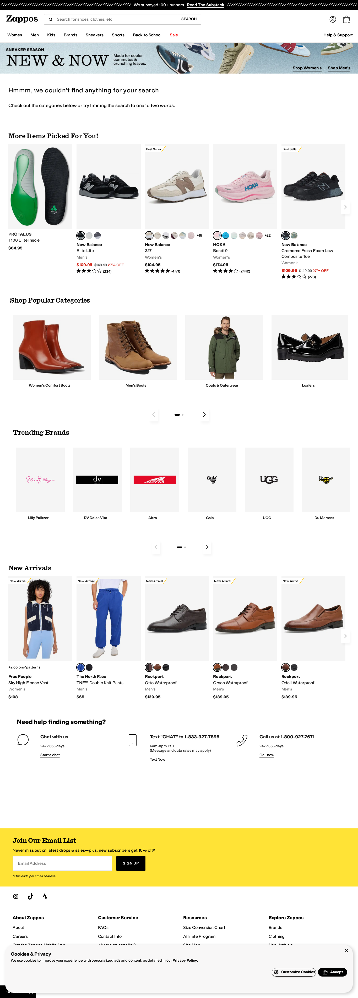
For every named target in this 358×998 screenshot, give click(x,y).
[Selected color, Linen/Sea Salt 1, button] (149, 235)
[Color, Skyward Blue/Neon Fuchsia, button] (225, 235)
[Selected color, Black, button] (81, 235)
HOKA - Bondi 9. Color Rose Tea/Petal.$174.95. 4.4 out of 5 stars (245, 209)
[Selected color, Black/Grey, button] (285, 235)
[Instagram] (15, 896)
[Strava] (45, 896)
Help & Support (338, 34)
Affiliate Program (199, 936)
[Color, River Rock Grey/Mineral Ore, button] (242, 235)
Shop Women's (307, 67)
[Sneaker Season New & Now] (179, 58)
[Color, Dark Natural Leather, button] (157, 667)
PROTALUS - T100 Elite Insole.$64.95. (40, 197)
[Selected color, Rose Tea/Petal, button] (217, 235)
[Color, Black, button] (294, 667)
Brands (275, 927)
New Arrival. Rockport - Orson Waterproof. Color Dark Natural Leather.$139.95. (245, 638)
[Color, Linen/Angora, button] (157, 235)
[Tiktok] (30, 896)
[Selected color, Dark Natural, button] (285, 667)
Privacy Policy (184, 960)
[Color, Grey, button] (97, 235)
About (18, 927)
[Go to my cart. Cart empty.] (346, 19)
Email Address (32, 863)
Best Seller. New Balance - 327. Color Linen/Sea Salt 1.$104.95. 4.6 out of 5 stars (177, 209)
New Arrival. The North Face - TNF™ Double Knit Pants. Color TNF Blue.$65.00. (108, 638)
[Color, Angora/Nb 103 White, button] (182, 235)
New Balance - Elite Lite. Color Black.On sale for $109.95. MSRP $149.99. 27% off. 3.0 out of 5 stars (108, 209)
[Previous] (153, 414)
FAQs (103, 927)
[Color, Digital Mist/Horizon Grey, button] (166, 235)
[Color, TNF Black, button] (89, 667)
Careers (20, 936)
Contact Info (110, 936)
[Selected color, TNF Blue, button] (81, 667)
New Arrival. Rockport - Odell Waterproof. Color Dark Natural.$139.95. (313, 638)
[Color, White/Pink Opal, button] (259, 235)
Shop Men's (339, 67)
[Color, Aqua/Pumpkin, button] (294, 235)
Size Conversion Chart (204, 927)
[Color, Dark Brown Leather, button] (225, 667)
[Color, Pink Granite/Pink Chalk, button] (191, 235)
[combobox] (110, 19)
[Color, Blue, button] (89, 235)
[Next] (345, 207)
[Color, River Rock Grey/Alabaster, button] (251, 235)
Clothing (277, 936)
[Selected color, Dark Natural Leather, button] (217, 667)
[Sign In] (333, 19)
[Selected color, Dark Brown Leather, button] (149, 667)
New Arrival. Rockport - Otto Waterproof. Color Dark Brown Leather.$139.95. (177, 638)
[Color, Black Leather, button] (166, 667)
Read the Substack (205, 4)
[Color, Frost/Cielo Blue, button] (234, 235)
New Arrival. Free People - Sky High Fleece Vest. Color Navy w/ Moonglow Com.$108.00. (40, 638)
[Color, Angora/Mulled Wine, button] (174, 235)
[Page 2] (182, 415)
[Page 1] (177, 415)
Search (189, 19)
